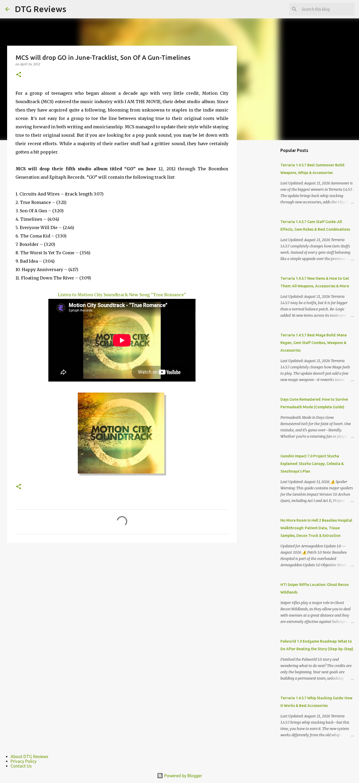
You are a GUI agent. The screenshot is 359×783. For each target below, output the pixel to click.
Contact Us (21, 766)
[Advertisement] (263, 226)
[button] (19, 74)
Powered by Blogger (182, 775)
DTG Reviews (40, 9)
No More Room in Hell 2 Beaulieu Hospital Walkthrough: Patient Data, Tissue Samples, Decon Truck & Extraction (316, 528)
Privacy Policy (24, 761)
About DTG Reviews (29, 756)
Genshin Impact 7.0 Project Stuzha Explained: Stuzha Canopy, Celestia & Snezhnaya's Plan (312, 463)
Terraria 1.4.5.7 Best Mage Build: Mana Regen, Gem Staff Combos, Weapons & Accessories (313, 342)
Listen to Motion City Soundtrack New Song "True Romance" (122, 294)
